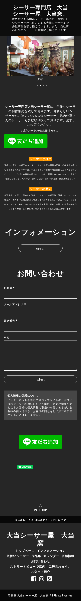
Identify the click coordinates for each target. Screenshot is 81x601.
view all (41, 248)
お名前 (9, 288)
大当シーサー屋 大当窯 (40, 538)
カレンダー (51, 555)
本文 (6, 337)
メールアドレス (15, 304)
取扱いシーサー (18, 555)
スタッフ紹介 (40, 571)
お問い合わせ (40, 561)
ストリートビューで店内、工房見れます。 (40, 566)
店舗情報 (68, 555)
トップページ (25, 550)
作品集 (36, 555)
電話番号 (11, 321)
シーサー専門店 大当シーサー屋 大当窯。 (40, 10)
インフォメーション (51, 550)
